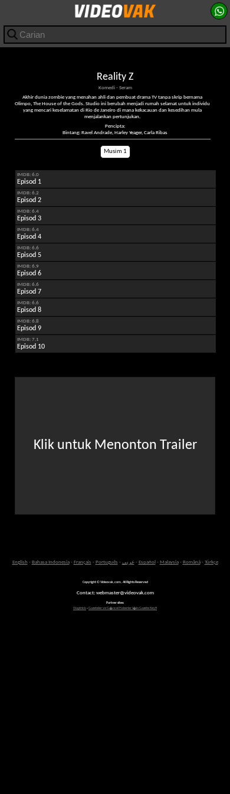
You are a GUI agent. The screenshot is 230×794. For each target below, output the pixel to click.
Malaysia (169, 562)
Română (192, 562)
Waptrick (79, 608)
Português (107, 562)
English (20, 562)
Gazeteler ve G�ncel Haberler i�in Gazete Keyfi (122, 608)
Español (147, 562)
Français (82, 562)
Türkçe (211, 562)
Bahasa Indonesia (51, 562)
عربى (128, 562)
